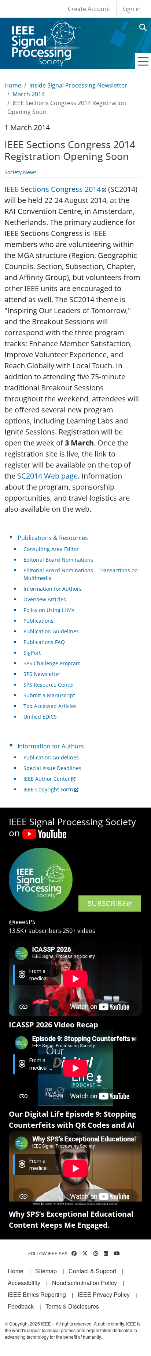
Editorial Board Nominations (58, 559)
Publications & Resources (53, 538)
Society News (20, 172)
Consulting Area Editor (51, 548)
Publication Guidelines (51, 631)
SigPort (32, 652)
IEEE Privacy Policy (104, 1294)
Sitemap (46, 1271)
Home (12, 85)
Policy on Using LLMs (48, 610)
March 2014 (28, 94)
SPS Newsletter (41, 673)
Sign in (131, 9)
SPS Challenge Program (52, 663)
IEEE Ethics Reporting (37, 1294)
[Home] (45, 27)
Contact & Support (92, 1271)
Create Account (89, 9)
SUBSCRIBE (107, 903)
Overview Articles (44, 599)
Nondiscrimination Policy (84, 1282)
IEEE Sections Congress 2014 (52, 189)
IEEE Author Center (46, 778)
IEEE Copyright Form (48, 789)
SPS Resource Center (48, 684)
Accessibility (24, 1282)
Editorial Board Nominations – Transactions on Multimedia (80, 574)
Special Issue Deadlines (52, 768)
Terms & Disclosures (72, 1306)
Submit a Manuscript (49, 695)
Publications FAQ (44, 641)
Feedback (21, 1306)
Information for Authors (52, 588)
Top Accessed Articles (50, 705)
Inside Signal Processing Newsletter (78, 85)
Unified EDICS (40, 716)
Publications (38, 620)
